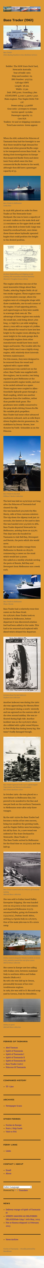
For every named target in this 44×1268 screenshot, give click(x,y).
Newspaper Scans (14, 1106)
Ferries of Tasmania (10, 1249)
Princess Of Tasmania (16, 1067)
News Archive (12, 1239)
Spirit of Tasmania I (15, 1054)
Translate (23, 1190)
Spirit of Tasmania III (15, 1061)
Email (8, 1170)
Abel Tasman (12, 1047)
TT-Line (10, 1086)
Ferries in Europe (14, 1125)
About (8, 1173)
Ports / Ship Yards (14, 1128)
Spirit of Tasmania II (15, 1057)
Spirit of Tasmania (14, 1051)
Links (8, 1151)
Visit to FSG (11, 1131)
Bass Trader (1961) (14, 1064)
